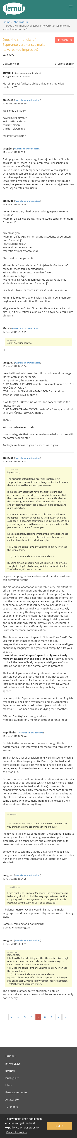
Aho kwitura (21, 22)
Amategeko (12, 1099)
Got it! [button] (59, 1126)
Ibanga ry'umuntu (16, 1092)
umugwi (10, 1071)
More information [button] (16, 1132)
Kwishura (66, 40)
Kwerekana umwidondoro (27, 99)
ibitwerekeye (13, 1063)
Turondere (11, 1106)
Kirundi (10, 1056)
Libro (8, 1085)
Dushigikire (12, 1078)
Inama (6, 22)
